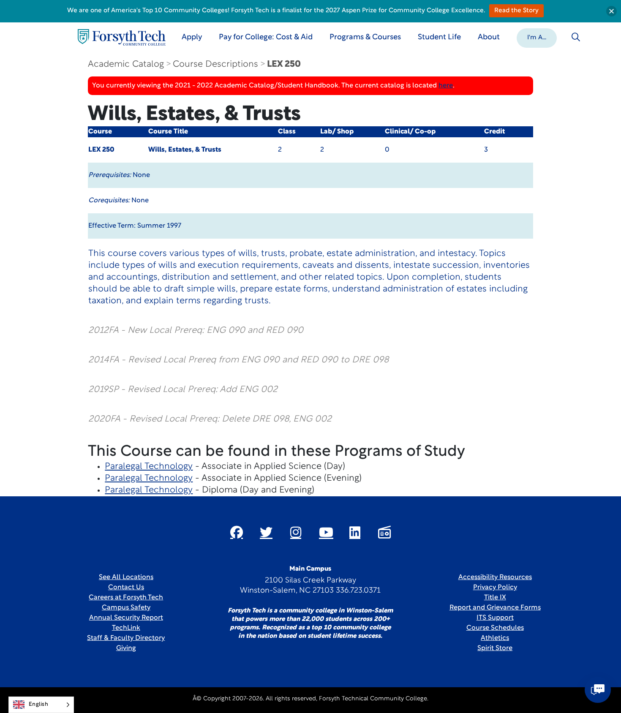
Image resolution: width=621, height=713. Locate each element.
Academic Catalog (126, 64)
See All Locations (126, 577)
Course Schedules (495, 628)
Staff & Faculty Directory (126, 638)
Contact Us (126, 587)
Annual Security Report (126, 618)
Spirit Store (494, 648)
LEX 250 (284, 64)
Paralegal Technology (149, 466)
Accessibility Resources (495, 577)
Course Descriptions (215, 64)
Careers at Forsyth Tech (126, 597)
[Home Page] (122, 37)
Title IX (495, 597)
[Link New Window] (236, 532)
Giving (126, 648)
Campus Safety (126, 607)
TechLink (126, 628)
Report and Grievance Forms (495, 607)
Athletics (495, 638)
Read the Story (516, 11)
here (446, 85)
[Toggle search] (575, 37)
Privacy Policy (495, 587)
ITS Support (495, 618)
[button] (536, 37)
